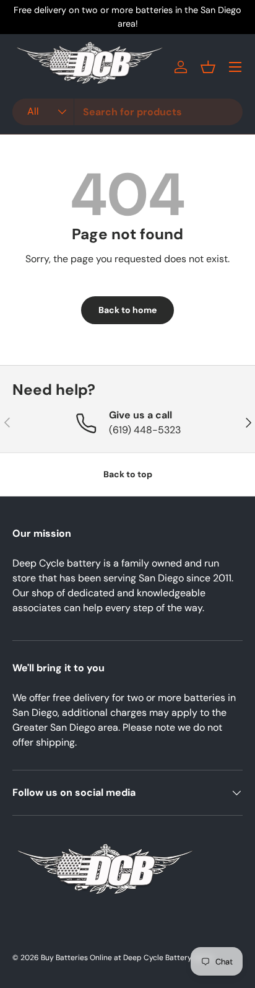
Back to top (127, 474)
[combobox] (127, 112)
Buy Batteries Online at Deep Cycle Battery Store (127, 958)
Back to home (127, 309)
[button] (208, 67)
